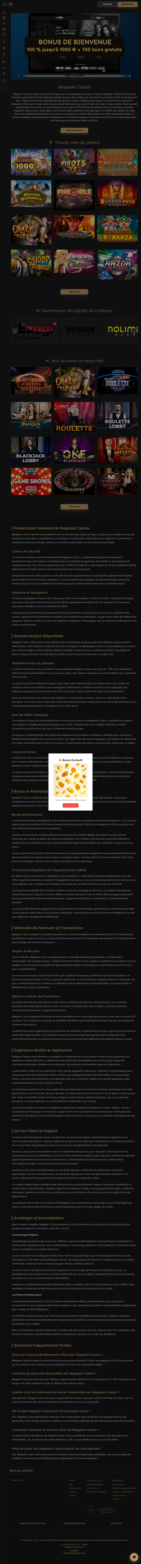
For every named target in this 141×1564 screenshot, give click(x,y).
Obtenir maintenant (70, 805)
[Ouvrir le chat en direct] (134, 1557)
